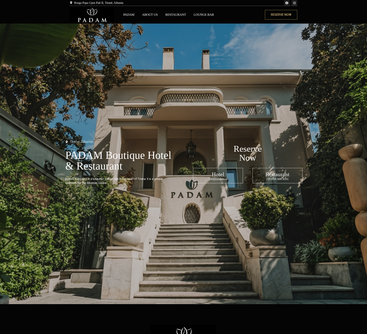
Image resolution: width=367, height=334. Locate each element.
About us (150, 14)
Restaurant (175, 14)
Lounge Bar (204, 14)
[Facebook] (287, 3)
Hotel (218, 174)
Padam (128, 14)
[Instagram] (294, 3)
